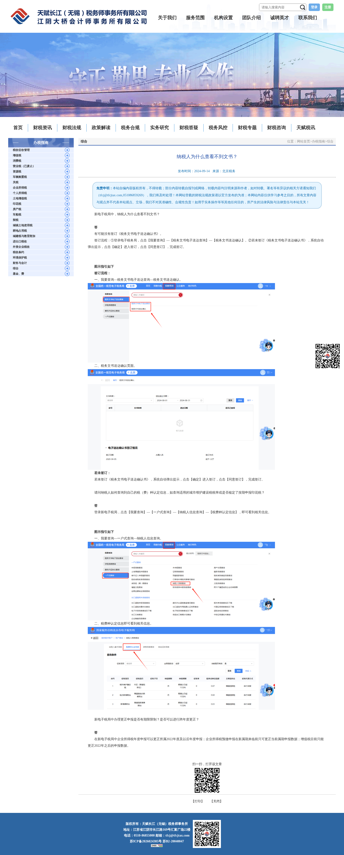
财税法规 (71, 127)
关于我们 (167, 17)
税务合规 (130, 127)
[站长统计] (157, 845)
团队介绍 (251, 17)
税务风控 (218, 127)
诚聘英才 (279, 17)
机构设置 (223, 17)
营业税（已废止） (24, 166)
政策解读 (101, 127)
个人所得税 (20, 193)
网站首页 (303, 141)
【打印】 (197, 801)
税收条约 (18, 252)
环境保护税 (20, 257)
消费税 (17, 160)
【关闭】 (216, 801)
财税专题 (247, 127)
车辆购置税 (20, 176)
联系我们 (307, 17)
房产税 (17, 209)
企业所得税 (20, 187)
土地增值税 (20, 198)
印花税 (17, 203)
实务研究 (159, 127)
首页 (18, 127)
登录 (314, 7)
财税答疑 (188, 127)
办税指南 (318, 141)
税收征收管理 (21, 150)
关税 (15, 182)
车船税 (17, 214)
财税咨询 (276, 127)
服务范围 (195, 17)
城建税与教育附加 (24, 236)
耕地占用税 (20, 230)
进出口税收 (20, 241)
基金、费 (18, 273)
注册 (328, 7)
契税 (15, 220)
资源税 (17, 171)
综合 (15, 268)
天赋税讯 (305, 127)
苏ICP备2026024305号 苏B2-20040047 (157, 841)
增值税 (17, 155)
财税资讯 (42, 127)
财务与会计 (20, 263)
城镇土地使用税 (23, 225)
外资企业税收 (21, 246)
